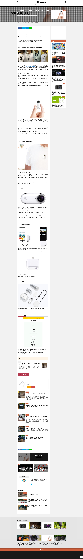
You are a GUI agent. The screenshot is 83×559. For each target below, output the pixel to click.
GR (64, 83)
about (50, 4)
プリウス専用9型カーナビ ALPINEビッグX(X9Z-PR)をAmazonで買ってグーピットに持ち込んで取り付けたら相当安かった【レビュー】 (58, 80)
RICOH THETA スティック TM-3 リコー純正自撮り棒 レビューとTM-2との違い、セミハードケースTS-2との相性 (60, 532)
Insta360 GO (21, 119)
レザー (45, 4)
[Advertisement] (58, 32)
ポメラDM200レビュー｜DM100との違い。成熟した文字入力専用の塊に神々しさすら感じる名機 (37, 406)
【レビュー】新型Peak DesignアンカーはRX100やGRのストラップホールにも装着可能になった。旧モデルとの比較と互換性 (37, 500)
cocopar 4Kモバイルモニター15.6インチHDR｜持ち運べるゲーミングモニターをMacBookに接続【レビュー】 (37, 438)
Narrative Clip (34, 66)
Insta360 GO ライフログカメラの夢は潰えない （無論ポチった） (30, 22)
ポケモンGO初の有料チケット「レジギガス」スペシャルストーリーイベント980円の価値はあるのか (58, 53)
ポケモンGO (64, 43)
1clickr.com (44, 555)
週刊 (47, 4)
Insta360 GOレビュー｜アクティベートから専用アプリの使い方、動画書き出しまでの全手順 (30, 364)
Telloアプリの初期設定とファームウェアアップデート (35, 428)
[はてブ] (27, 28)
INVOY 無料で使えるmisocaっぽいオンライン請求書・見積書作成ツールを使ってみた (58, 106)
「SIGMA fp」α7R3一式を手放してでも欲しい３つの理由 (47, 531)
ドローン (27, 426)
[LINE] (30, 28)
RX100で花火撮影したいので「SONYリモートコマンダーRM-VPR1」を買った (37, 506)
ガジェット (41, 4)
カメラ (38, 4)
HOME (18, 22)
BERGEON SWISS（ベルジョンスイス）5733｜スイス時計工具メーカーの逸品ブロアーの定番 (22, 544)
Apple (35, 4)
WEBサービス (63, 96)
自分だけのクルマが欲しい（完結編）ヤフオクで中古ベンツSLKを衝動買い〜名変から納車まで (58, 66)
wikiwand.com (46, 63)
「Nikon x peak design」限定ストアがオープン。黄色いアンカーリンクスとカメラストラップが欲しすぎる (35, 532)
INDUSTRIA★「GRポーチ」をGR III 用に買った (35, 544)
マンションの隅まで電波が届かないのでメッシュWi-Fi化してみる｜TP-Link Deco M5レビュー (37, 417)
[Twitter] (24, 28)
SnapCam (29, 66)
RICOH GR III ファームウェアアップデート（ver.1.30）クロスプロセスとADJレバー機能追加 (58, 93)
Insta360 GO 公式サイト (23, 374)
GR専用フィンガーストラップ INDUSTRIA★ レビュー (58, 544)
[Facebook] (20, 28)
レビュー (32, 4)
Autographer (25, 66)
